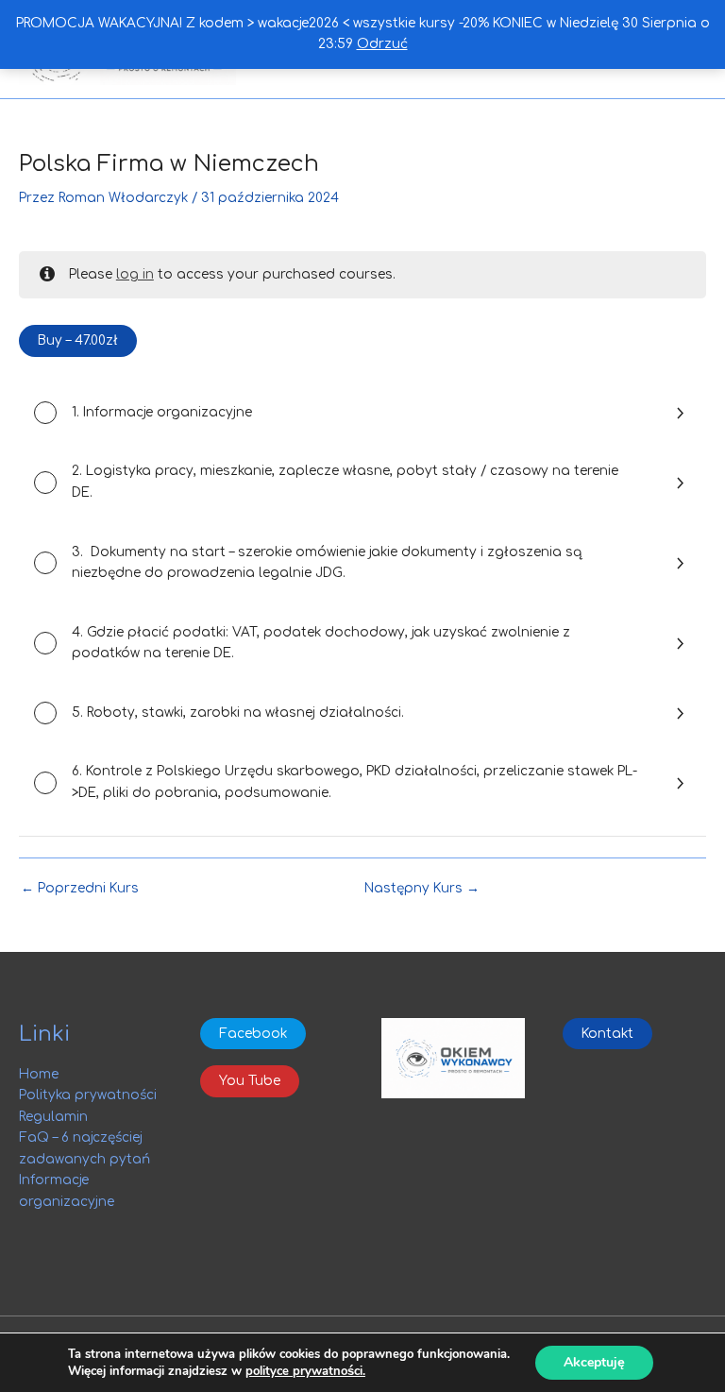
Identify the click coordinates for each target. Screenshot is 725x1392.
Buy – (78, 340)
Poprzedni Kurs (80, 888)
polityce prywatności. (305, 1371)
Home (39, 1074)
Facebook (253, 1034)
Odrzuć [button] (382, 44)
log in (135, 274)
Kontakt (607, 1034)
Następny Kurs (422, 888)
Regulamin (53, 1117)
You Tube (249, 1081)
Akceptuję (594, 1362)
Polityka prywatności (88, 1095)
